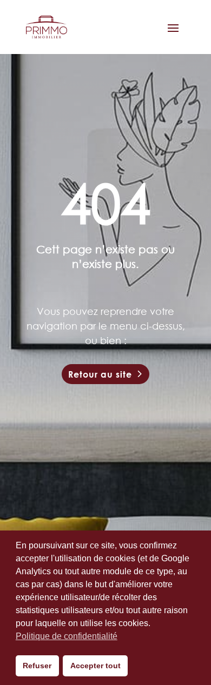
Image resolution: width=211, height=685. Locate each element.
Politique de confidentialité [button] (66, 636)
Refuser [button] (37, 665)
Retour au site (100, 374)
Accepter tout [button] (95, 665)
